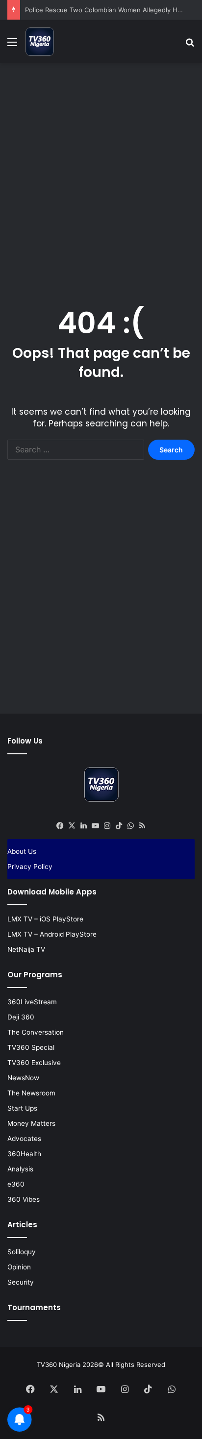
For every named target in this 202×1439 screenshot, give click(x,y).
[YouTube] (95, 826)
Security (20, 1282)
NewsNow (23, 1078)
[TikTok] (119, 826)
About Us (21, 851)
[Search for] (190, 45)
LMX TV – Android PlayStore (52, 934)
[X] (71, 826)
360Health (24, 1154)
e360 (16, 1184)
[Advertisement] (101, 174)
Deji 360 (20, 1017)
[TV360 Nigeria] (40, 41)
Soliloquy (21, 1252)
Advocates (24, 1138)
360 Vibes (23, 1199)
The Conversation (35, 1032)
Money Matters (31, 1123)
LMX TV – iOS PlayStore (45, 919)
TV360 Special (30, 1047)
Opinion (19, 1267)
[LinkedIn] (83, 826)
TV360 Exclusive (34, 1063)
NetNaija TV (26, 949)
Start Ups (22, 1108)
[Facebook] (60, 826)
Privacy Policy (29, 866)
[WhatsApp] (130, 826)
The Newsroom (31, 1093)
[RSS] (142, 826)
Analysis (20, 1169)
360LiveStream (32, 1002)
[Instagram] (107, 826)
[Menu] (12, 45)
